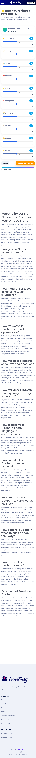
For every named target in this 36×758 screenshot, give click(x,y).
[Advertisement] (18, 191)
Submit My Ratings (25, 163)
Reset (5, 163)
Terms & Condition (8, 716)
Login (3, 712)
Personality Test (7, 700)
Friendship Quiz (6, 737)
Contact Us (5, 720)
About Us (4, 704)
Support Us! (5, 724)
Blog (3, 708)
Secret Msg (21, 749)
